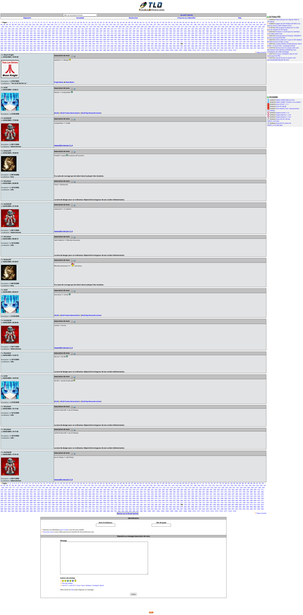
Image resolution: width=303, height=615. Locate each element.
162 (246, 24)
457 (5, 35)
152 (209, 24)
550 (82, 37)
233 (241, 27)
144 (180, 24)
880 (236, 46)
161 (242, 24)
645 (167, 39)
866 (185, 46)
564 (134, 37)
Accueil (183, 15)
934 (170, 48)
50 (140, 22)
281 (152, 29)
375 (233, 31)
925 (137, 48)
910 (82, 48)
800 (207, 44)
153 (213, 24)
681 (35, 42)
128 (121, 24)
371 (218, 31)
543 (57, 37)
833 (64, 46)
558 (112, 37)
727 (203, 42)
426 (156, 33)
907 (71, 48)
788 (163, 44)
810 (244, 44)
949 (225, 48)
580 (192, 37)
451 (247, 33)
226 (215, 27)
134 (143, 24)
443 (218, 33)
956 (251, 48)
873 (211, 46)
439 (203, 33)
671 (262, 39)
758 (53, 44)
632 (119, 39)
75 (211, 22)
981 (79, 50)
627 (101, 39)
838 (82, 46)
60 (169, 22)
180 (46, 27)
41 (115, 22)
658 (214, 39)
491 (130, 35)
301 (225, 29)
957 (255, 48)
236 (252, 27)
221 (197, 27)
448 (236, 33)
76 (214, 22)
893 (20, 48)
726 (200, 42)
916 (104, 48)
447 (233, 33)
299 (218, 29)
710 (141, 42)
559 (115, 37)
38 (106, 22)
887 (262, 46)
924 (134, 48)
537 (35, 37)
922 (126, 48)
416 (119, 33)
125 (110, 24)
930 (156, 48)
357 (167, 31)
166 (261, 24)
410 (97, 33)
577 (181, 37)
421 (137, 33)
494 (141, 35)
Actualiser (80, 18)
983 (86, 50)
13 (35, 22)
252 (46, 29)
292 (192, 29)
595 (247, 37)
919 (115, 48)
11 (30, 22)
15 (41, 22)
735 (233, 42)
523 (247, 35)
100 (19, 24)
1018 (230, 50)
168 (2, 27)
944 (207, 48)
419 (130, 33)
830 (53, 46)
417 (123, 33)
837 (79, 46)
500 (163, 35)
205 (138, 27)
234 (245, 27)
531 (13, 37)
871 (203, 46)
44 (123, 22)
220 (193, 27)
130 (129, 24)
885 (255, 46)
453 (255, 33)
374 (229, 31)
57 (160, 22)
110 (55, 24)
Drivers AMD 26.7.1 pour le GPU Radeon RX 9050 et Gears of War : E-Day (284, 41)
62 (175, 22)
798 (200, 44)
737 (240, 42)
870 (200, 46)
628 (104, 39)
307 (247, 29)
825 (35, 46)
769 (93, 44)
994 (126, 50)
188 (76, 27)
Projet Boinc (59, 82)
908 (75, 48)
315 (13, 31)
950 (229, 48)
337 (93, 31)
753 (35, 44)
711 (145, 42)
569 (152, 37)
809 (240, 44)
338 (97, 31)
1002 (158, 50)
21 (58, 22)
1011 (198, 50)
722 (185, 42)
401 (64, 33)
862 (170, 46)
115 (74, 24)
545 (64, 37)
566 (141, 37)
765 (79, 44)
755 (42, 44)
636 (134, 39)
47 (132, 22)
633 (123, 39)
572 (163, 37)
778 (126, 44)
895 (27, 48)
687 (57, 42)
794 (185, 44)
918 (112, 48)
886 (258, 46)
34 (95, 22)
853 (137, 46)
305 (240, 29)
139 (162, 24)
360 (178, 31)
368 (207, 31)
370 (214, 31)
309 (255, 29)
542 (53, 37)
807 (233, 44)
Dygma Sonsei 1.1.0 (282, 113)
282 (156, 29)
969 (35, 50)
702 (112, 42)
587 (218, 37)
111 (59, 24)
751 (27, 44)
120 (92, 24)
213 (168, 27)
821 (20, 46)
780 (134, 44)
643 (159, 39)
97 (10, 24)
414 (112, 33)
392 (31, 33)
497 (152, 35)
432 (178, 33)
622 (82, 39)
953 (240, 48)
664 (236, 39)
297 (211, 29)
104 (33, 24)
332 (75, 31)
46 (129, 22)
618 (68, 39)
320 (31, 31)
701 (108, 42)
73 (206, 22)
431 (174, 33)
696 (90, 42)
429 (167, 33)
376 (236, 31)
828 (46, 46)
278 (141, 29)
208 (149, 27)
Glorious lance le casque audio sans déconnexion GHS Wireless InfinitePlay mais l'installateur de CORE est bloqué (283, 50)
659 (218, 39)
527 (262, 35)
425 (152, 33)
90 (254, 22)
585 (211, 37)
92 (260, 22)
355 (159, 31)
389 (20, 33)
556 (104, 37)
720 (178, 42)
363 (189, 31)
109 (52, 24)
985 (93, 50)
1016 (221, 50)
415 (115, 33)
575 (174, 37)
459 (13, 35)
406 (82, 33)
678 (24, 42)
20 (55, 22)
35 (98, 22)
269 (108, 29)
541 (49, 37)
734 (229, 42)
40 (112, 22)
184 (61, 27)
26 (72, 22)
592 (236, 37)
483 (101, 35)
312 (2, 31)
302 (229, 29)
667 (247, 39)
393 (35, 33)
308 (251, 29)
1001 (153, 50)
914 (97, 48)
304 (236, 29)
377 (240, 31)
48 (135, 22)
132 (136, 24)
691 (71, 42)
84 (237, 22)
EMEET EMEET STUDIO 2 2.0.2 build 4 (288, 102)
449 (240, 33)
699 (101, 42)
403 (71, 33)
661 (225, 39)
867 (189, 46)
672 (2, 42)
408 (90, 33)
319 (27, 31)
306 (244, 29)
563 (130, 37)
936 (178, 48)
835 (71, 46)
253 (49, 29)
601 (5, 39)
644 (163, 39)
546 (68, 37)
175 (28, 27)
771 (101, 44)
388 (16, 33)
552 (90, 37)
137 (154, 24)
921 (123, 48)
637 (137, 39)
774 (112, 44)
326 (53, 31)
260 (75, 29)
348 (134, 31)
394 (38, 33)
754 (38, 44)
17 (47, 22)
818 (9, 46)
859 (159, 46)
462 (24, 35)
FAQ (239, 18)
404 (75, 33)
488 (119, 35)
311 (262, 29)
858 (156, 46)
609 (35, 39)
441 (211, 33)
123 (103, 24)
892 (16, 48)
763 (71, 44)
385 (5, 33)
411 (101, 33)
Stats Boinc (70, 82)
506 (185, 35)
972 (46, 50)
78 (220, 22)
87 (246, 22)
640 (148, 39)
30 (84, 22)
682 (38, 42)
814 (258, 44)
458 (9, 35)
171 (13, 27)
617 (64, 39)
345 (123, 31)
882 (244, 46)
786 (156, 44)
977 (64, 50)
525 (255, 35)
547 (71, 37)
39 (109, 22)
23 (64, 22)
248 (31, 29)
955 (247, 48)
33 (92, 22)
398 (53, 33)
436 (192, 33)
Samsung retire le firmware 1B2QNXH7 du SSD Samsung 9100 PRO (284, 37)
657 (211, 39)
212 (164, 27)
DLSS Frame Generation (70, 113)
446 (229, 33)
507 (189, 35)
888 (2, 48)
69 (194, 22)
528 (2, 37)
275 (130, 29)
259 (71, 29)
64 (180, 22)
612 (46, 39)
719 (174, 42)
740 (251, 42)
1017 (225, 50)
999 (145, 50)
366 (200, 31)
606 (24, 39)
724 (192, 42)
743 (262, 42)
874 (214, 46)
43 (121, 22)
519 (233, 35)
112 (63, 24)
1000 (149, 50)
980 (75, 50)
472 (60, 35)
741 (255, 42)
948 (222, 48)
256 (60, 29)
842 (97, 46)
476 (75, 35)
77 (217, 22)
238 (259, 27)
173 (21, 27)
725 (196, 42)
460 (16, 35)
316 (16, 31)
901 (49, 48)
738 (244, 42)
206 (142, 27)
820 (16, 46)
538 (38, 37)
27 (75, 22)
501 (167, 35)
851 (130, 46)
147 (191, 24)
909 (79, 48)
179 (43, 27)
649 (181, 39)
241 (5, 29)
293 (196, 29)
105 (37, 24)
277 (137, 29)
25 (69, 22)
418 (126, 33)
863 (174, 46)
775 (115, 44)
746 (9, 44)
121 (96, 24)
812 (251, 44)
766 (82, 44)
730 (214, 42)
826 (38, 46)
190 (83, 27)
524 (251, 35)
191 (87, 27)
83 (234, 22)
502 (170, 35)
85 (240, 22)
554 (97, 37)
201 (124, 27)
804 (222, 44)
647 (174, 39)
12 (32, 22)
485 (108, 35)
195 (101, 27)
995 (130, 50)
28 (78, 22)
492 (134, 35)
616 (60, 39)
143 (176, 24)
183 (57, 27)
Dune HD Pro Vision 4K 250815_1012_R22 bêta (279, 124)
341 (108, 31)
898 (38, 48)
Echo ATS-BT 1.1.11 (282, 104)
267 (101, 29)
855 (145, 46)
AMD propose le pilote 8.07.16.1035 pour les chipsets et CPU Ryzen (283, 29)
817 (5, 46)
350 (141, 31)
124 (107, 24)
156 (224, 24)
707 (130, 42)
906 (68, 48)
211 (160, 27)
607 (27, 39)
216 (179, 27)
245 (20, 29)
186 (68, 27)
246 (24, 29)
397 (49, 33)
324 (46, 31)
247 (27, 29)
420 (134, 33)
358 (170, 31)
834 (68, 46)
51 (143, 22)
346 (126, 31)
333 (79, 31)
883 (247, 46)
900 (46, 48)
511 (203, 35)
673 (5, 42)
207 (146, 27)
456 (2, 35)
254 (53, 29)
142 (173, 24)
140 (165, 24)
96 (7, 24)
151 (206, 24)
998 (141, 50)
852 (134, 46)
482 (97, 35)
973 (49, 50)
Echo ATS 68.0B (281, 106)
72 (203, 22)
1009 (189, 50)
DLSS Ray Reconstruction (91, 113)
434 (185, 33)
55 (155, 22)
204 (135, 27)
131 (132, 24)
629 (108, 39)
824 (31, 46)
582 (200, 37)
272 (119, 29)
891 (13, 48)
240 (2, 29)
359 (174, 31)
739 (247, 42)
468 (46, 35)
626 (97, 39)
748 (16, 44)
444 (222, 33)
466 (38, 35)
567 (145, 37)
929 (152, 48)
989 (108, 50)
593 (240, 37)
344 (119, 31)
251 (42, 29)
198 (112, 27)
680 (31, 42)
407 (86, 33)
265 (93, 29)
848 (119, 46)
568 (148, 37)
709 (137, 42)
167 (264, 24)
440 (207, 33)
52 (146, 22)
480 (90, 35)
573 (167, 37)
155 (220, 24)
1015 (216, 50)
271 (115, 29)
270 (112, 29)
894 (24, 48)
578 (185, 37)
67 (189, 22)
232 (237, 27)
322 (38, 31)
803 (218, 44)
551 (86, 37)
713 (152, 42)
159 (235, 24)
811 (247, 44)
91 (257, 22)
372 (222, 31)
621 (79, 39)
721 (181, 42)
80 (226, 22)
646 (170, 39)
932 (163, 48)
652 (192, 39)
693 (79, 42)
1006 (176, 50)
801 (211, 44)
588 (222, 37)
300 (222, 29)
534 (24, 37)
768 (90, 44)
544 (60, 37)
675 (13, 42)
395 (42, 33)
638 (141, 39)
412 (104, 33)
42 (118, 22)
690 (68, 42)
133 (140, 24)
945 (211, 48)
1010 (194, 50)
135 (147, 24)
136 (151, 24)
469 (49, 35)
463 (27, 35)
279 (145, 29)
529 (5, 37)
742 (258, 42)
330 (68, 31)
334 (82, 31)
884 (251, 46)
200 (120, 27)
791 (174, 44)
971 (42, 50)
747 (13, 44)
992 (119, 50)
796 (192, 44)
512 (207, 35)
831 (57, 46)
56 (157, 22)
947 (218, 48)
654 (200, 39)
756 (46, 44)
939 (189, 48)
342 (112, 31)
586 (214, 37)
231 (234, 27)
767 (86, 44)
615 (57, 39)
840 (90, 46)
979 (71, 50)
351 (145, 31)
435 (189, 33)
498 (156, 35)
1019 (234, 50)
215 (175, 27)
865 (181, 46)
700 (104, 42)
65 (183, 22)
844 (104, 46)
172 (17, 27)
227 (219, 27)
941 (196, 48)
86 (243, 22)
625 (93, 39)
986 (97, 50)
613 (49, 39)
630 (112, 39)
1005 (171, 50)
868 (192, 46)
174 (24, 27)
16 (44, 22)
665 (240, 39)
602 (9, 39)
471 (57, 35)
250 (38, 29)
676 (16, 42)
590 (229, 37)
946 (214, 48)
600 (2, 39)
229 (226, 27)
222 (201, 27)
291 (189, 29)
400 (60, 33)
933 (167, 48)
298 (214, 29)
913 (93, 48)
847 (115, 46)
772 (104, 44)
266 (97, 29)
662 (229, 39)
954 (244, 48)
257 (64, 29)
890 (9, 48)
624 (90, 39)
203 (131, 27)
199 (116, 27)
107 (44, 24)
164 (253, 24)
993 (123, 50)
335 (86, 31)
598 (258, 37)
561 (123, 37)
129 (125, 24)
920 (119, 48)
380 (251, 31)
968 (31, 50)
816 (2, 46)
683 (42, 42)
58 (163, 22)
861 (167, 46)
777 (123, 44)
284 (163, 29)
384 (2, 33)
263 (86, 29)
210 (157, 27)
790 (170, 44)
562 (126, 37)
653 (196, 39)
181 (50, 27)
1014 (212, 50)
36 (101, 22)
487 (115, 35)
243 (13, 29)
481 (93, 35)
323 (42, 31)
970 (38, 50)
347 (130, 31)
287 (174, 29)
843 (101, 46)
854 (141, 46)
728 (207, 42)
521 (240, 35)
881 (240, 46)
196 (105, 27)
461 (20, 35)
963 (13, 50)
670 (258, 39)
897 (35, 48)
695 (86, 42)
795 (189, 44)
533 (20, 37)
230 (230, 27)
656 (207, 39)
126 (114, 24)
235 (248, 27)
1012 (203, 50)
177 (35, 27)
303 (233, 29)
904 (60, 48)
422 (141, 33)
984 (90, 50)
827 (42, 46)
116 (77, 24)
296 (207, 29)
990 (112, 50)
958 (258, 48)
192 (90, 27)
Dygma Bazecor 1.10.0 (283, 115)
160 (239, 24)
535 (27, 37)
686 (53, 42)
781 (137, 44)
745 (5, 44)
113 (66, 24)
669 (255, 39)
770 (97, 44)
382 (258, 31)
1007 (180, 50)
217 (182, 27)
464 (31, 35)
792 (178, 44)
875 (218, 46)
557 (108, 37)
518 (229, 35)
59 (166, 22)
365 (196, 31)
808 (236, 44)
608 (31, 39)
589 (225, 37)
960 (2, 50)
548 (75, 37)
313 (5, 31)
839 (86, 46)
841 (93, 46)
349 (137, 31)
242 (9, 29)
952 (236, 48)
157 (228, 24)
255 (57, 29)
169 (6, 27)
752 (31, 44)
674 (9, 42)
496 (148, 35)
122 (99, 24)
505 (181, 35)
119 (88, 24)
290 (185, 29)
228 (223, 27)
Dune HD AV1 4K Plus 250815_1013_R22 (278, 120)
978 (68, 50)
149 (198, 24)
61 (172, 22)
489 (123, 35)
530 (9, 37)
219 (190, 27)
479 (86, 35)
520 (236, 35)
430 (170, 33)
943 (203, 48)
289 (181, 29)
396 (46, 33)
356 (163, 31)
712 (148, 42)
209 (153, 27)
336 (90, 31)
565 (137, 37)
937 (181, 48)
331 (71, 31)
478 (82, 35)
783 (145, 44)
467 (42, 35)
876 (222, 46)
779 (130, 44)
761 (64, 44)
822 (24, 46)
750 (24, 44)
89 (251, 22)
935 (174, 48)
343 (115, 31)
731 (218, 42)
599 (262, 37)
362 (185, 31)
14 (38, 22)
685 (49, 42)
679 (27, 42)
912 (90, 48)
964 (16, 50)
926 (141, 48)
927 (145, 48)
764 (75, 44)
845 (108, 46)
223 (204, 27)
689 (64, 42)
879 (233, 46)
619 (71, 39)
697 (93, 42)
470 (53, 35)
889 (5, 48)
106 (41, 24)
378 (244, 31)
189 (79, 27)
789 (167, 44)
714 (156, 42)
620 (75, 39)
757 (49, 44)
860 (163, 46)
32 (89, 22)
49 (138, 22)
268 (104, 29)
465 (35, 35)
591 (233, 37)
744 (2, 44)
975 (57, 50)
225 (212, 27)
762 (68, 44)
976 (60, 50)
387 (13, 33)
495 (145, 35)
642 (156, 39)
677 (20, 42)
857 (152, 46)
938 (185, 48)
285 (167, 29)
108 (48, 24)
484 (104, 35)
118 (85, 24)
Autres (190, 15)
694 (82, 42)
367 (203, 31)
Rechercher (133, 18)
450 (244, 33)
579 (189, 37)
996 (134, 50)
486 (112, 35)
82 (231, 22)
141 (169, 24)
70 (197, 22)
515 (218, 35)
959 (262, 48)
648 (178, 39)
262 (82, 29)
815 (262, 44)
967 (27, 50)
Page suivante (261, 52)
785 (152, 44)
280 (148, 29)
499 (159, 35)
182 (54, 27)
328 (60, 31)
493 (137, 35)
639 (145, 39)
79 (223, 22)
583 (203, 37)
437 (196, 33)
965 (20, 50)
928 (148, 48)
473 (64, 35)
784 (148, 44)
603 (13, 39)
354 (156, 31)
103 (30, 24)
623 (86, 39)
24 (67, 22)
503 (174, 35)
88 (248, 22)
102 (26, 24)
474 (68, 35)
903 (57, 48)
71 (200, 22)
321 (35, 31)
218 (186, 27)
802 (214, 44)
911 (86, 48)
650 (185, 39)
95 (4, 24)
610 (38, 39)
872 (207, 46)
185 (65, 27)
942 (200, 48)
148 (195, 24)
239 (263, 27)
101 (22, 24)
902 (53, 48)
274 (126, 29)
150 (202, 24)
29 (81, 22)
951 (233, 48)
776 (119, 44)
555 (101, 37)
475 (71, 35)
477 (79, 35)
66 (186, 22)
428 (163, 33)
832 (60, 46)
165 (257, 24)
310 (258, 29)
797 (196, 44)
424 (148, 33)
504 (178, 35)
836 (75, 46)
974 (53, 50)
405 (79, 33)
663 (233, 39)
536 (31, 37)
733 (225, 42)
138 (158, 24)
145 (184, 24)
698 (97, 42)
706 (126, 42)
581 (196, 37)
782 (141, 44)
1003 (162, 50)
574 (170, 37)
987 (101, 50)
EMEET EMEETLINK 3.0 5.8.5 (285, 100)
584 (207, 37)
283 (159, 29)
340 (104, 31)
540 (46, 37)
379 (247, 31)
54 (152, 22)
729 (211, 42)
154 (217, 24)
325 (49, 31)
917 (108, 48)
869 (196, 46)
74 (209, 22)
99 (15, 24)
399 (57, 33)
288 (178, 29)
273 (123, 29)
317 (20, 31)
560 (119, 37)
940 (192, 48)
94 (1, 24)
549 (79, 37)
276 (134, 29)
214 (171, 27)
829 (49, 46)
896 (31, 48)
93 (263, 22)
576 (178, 37)
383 (262, 31)
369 (211, 31)
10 (27, 22)
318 (24, 31)
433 (181, 33)
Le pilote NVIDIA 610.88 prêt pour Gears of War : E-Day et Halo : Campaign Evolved (284, 45)
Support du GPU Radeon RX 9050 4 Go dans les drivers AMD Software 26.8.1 (283, 25)
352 (148, 31)
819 (13, 46)
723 (189, 42)
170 (10, 27)
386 (9, 33)
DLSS (56, 113)
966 (24, 50)
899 (42, 48)
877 (225, 46)
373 (225, 31)
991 (115, 50)
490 (126, 35)
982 (82, 50)
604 (16, 39)
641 (152, 39)
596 (251, 37)
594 (244, 37)
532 (16, 37)
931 (159, 48)
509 (196, 35)
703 (115, 42)
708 (134, 42)
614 (53, 39)
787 (159, 44)
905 (64, 48)
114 (70, 24)
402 (68, 33)
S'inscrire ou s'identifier (186, 18)
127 (118, 24)
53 (149, 22)
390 (24, 33)
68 (192, 22)
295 (203, 29)
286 (170, 29)
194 (98, 27)
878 (229, 46)
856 (148, 46)
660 (222, 39)
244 (16, 29)
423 (145, 33)
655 (203, 39)
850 (126, 46)
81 (228, 22)
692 (75, 42)
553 (93, 37)
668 (251, 39)
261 (79, 29)
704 (119, 42)
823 (27, 46)
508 (192, 35)
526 (258, 35)
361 (181, 31)
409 (93, 33)
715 (159, 42)
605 (20, 39)
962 (9, 50)
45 (126, 22)
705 (123, 42)
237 (256, 27)
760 (60, 44)
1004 (167, 50)
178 (39, 27)
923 (130, 48)
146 (187, 24)
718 (170, 42)
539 (42, 37)
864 (178, 46)
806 (229, 44)
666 (244, 39)
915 (101, 48)
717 (167, 42)
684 (46, 42)
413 (108, 33)
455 (262, 33)
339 (101, 31)
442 (214, 33)
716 (163, 42)
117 (81, 24)
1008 (185, 50)
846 (112, 46)
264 (90, 29)
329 (64, 31)
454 (258, 33)
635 (130, 39)
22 (61, 22)
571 (159, 37)
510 (200, 35)
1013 (207, 50)
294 (200, 29)
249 (35, 29)
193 (94, 27)
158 (231, 24)
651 (189, 39)
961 (5, 50)
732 (222, 42)
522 (244, 35)
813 (255, 44)
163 (250, 24)
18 (50, 22)
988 (104, 50)
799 (203, 44)
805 (225, 44)
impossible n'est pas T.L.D (63, 145)
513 (211, 35)
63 (177, 22)
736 (236, 42)
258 (68, 29)
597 (255, 37)
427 (159, 33)
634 (126, 39)
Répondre (27, 18)
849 (123, 46)
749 (20, 44)
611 (42, 39)
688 (60, 42)
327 (57, 31)
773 (108, 44)
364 (192, 31)
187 (72, 27)
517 (225, 35)
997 (137, 50)
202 (127, 27)
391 (27, 33)
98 (13, 24)
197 (109, 27)
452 (251, 33)
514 (214, 35)
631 (115, 39)
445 (225, 33)
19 (52, 22)
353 (152, 31)
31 (86, 22)
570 (156, 37)
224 (208, 27)
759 (57, 44)
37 (104, 22)
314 (9, 31)
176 (32, 27)
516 (222, 35)
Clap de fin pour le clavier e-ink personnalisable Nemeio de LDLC (281, 59)
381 (255, 31)
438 (200, 33)
